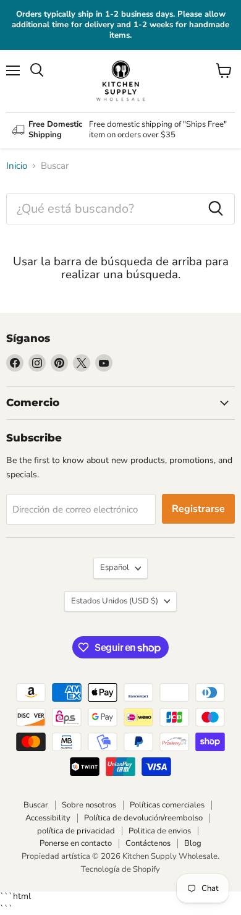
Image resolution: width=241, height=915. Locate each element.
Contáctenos (148, 843)
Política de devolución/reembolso (143, 818)
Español (114, 567)
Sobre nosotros (89, 805)
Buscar (35, 805)
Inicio (16, 166)
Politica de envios (160, 830)
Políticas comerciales (167, 805)
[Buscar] (215, 209)
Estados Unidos (114, 600)
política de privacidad (76, 830)
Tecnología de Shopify (120, 869)
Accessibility (47, 818)
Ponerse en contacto (76, 843)
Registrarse (198, 509)
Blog (192, 843)
